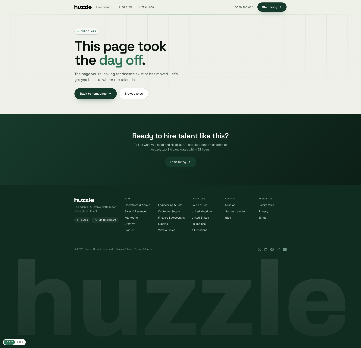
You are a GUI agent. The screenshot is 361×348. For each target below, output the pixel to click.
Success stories (235, 211)
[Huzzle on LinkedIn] (265, 249)
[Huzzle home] (83, 7)
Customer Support (170, 211)
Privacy (263, 211)
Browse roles (134, 94)
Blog (228, 217)
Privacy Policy (123, 249)
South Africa (199, 205)
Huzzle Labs (146, 7)
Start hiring (269, 7)
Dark (20, 342)
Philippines (199, 224)
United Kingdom (202, 211)
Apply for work (244, 7)
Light (9, 342)
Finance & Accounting (172, 217)
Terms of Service (143, 249)
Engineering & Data (170, 205)
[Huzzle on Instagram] (278, 249)
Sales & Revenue (135, 211)
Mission (230, 205)
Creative (130, 224)
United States (200, 217)
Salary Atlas (266, 205)
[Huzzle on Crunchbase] (285, 249)
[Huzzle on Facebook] (272, 249)
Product (130, 230)
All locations (199, 230)
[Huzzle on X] (259, 249)
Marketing (131, 217)
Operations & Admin (137, 205)
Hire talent (103, 7)
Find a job (125, 7)
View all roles (166, 230)
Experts (163, 224)
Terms (262, 217)
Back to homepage (93, 94)
